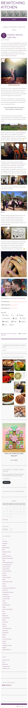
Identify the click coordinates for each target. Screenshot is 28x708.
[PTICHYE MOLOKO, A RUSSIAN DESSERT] (20, 399)
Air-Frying (4, 541)
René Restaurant (21, 132)
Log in (3, 662)
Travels (4, 643)
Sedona (10, 333)
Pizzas (4, 607)
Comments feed (6, 666)
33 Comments (23, 333)
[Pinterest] (6, 685)
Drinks (3, 579)
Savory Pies (5, 622)
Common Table (5, 569)
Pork (3, 611)
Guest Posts (5, 590)
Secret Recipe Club (6, 628)
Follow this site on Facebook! (13, 491)
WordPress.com (6, 668)
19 (20, 511)
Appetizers (5, 543)
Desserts (4, 575)
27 (23, 513)
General (7, 39)
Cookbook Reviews (6, 571)
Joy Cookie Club (6, 598)
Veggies (4, 647)
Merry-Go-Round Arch (11, 55)
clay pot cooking (6, 566)
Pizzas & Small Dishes (7, 609)
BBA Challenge (5, 547)
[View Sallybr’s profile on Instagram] (4, 685)
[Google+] (11, 685)
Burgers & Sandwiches (7, 558)
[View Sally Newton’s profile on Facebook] (3, 685)
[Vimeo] (9, 685)
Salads (4, 620)
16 (10, 511)
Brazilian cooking (6, 551)
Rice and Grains (6, 617)
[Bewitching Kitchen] (14, 17)
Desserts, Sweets (6, 577)
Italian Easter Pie (14, 305)
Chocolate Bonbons (7, 564)
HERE (16, 460)
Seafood (4, 626)
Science (4, 624)
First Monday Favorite (7, 581)
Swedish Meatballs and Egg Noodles (18, 301)
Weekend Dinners (6, 649)
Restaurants (5, 615)
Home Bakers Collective (7, 592)
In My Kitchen (5, 594)
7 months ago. (12, 165)
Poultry (4, 613)
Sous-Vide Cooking (6, 639)
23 (10, 513)
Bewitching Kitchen (13, 5)
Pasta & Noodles (6, 605)
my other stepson (21, 163)
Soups (3, 637)
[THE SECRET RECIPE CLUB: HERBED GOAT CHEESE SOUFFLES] (20, 365)
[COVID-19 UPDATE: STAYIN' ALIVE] (20, 376)
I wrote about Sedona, (16, 43)
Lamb (3, 600)
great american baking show (9, 588)
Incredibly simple (6, 596)
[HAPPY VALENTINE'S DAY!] (19, 387)
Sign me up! (6, 482)
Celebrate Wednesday (7, 562)
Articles (4, 545)
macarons (4, 603)
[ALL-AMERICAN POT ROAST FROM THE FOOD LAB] (8, 399)
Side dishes (5, 630)
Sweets (4, 641)
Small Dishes (5, 632)
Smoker (4, 634)
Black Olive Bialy (14, 308)
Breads (4, 554)
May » (7, 519)
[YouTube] (8, 685)
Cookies (4, 573)
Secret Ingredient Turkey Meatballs (17, 298)
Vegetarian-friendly (6, 645)
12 (20, 508)
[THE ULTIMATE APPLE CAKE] (8, 365)
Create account (5, 660)
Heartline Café (10, 217)
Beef (3, 549)
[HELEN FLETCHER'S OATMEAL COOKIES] (20, 412)
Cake (3, 560)
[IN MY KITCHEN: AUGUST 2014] (8, 377)
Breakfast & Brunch (6, 556)
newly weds (5, 333)
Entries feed (5, 664)
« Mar (3, 519)
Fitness (4, 583)
